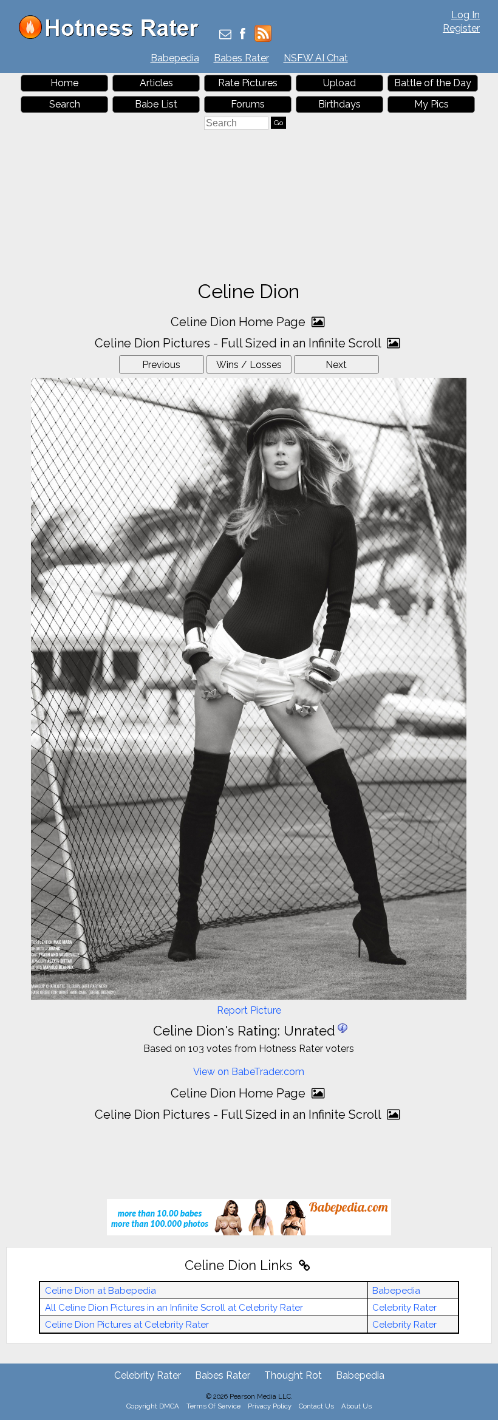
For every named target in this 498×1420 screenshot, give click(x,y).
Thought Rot (293, 1375)
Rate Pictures (248, 83)
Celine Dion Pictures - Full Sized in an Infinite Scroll (239, 343)
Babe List (156, 104)
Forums (248, 104)
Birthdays (339, 104)
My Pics (431, 104)
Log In (465, 15)
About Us (356, 1406)
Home (64, 83)
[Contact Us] (225, 35)
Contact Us (316, 1406)
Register (461, 28)
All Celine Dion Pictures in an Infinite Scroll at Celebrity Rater (174, 1307)
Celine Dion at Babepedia (100, 1290)
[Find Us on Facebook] (242, 35)
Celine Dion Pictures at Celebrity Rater (127, 1324)
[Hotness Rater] (113, 36)
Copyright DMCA (152, 1406)
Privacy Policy (270, 1406)
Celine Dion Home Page (240, 322)
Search (64, 104)
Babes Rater (241, 58)
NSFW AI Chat (316, 58)
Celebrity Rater (404, 1307)
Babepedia (175, 58)
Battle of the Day (432, 83)
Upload (339, 83)
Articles (156, 83)
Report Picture (249, 1010)
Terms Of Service (213, 1406)
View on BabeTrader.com (248, 1071)
